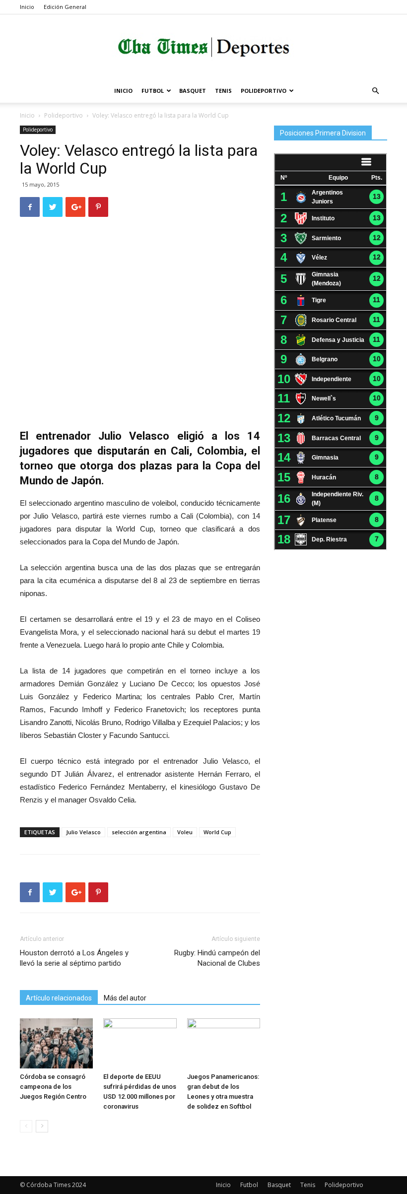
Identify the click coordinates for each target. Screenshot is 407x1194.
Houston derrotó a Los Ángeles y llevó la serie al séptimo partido (74, 958)
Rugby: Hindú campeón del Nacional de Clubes (217, 958)
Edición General (65, 6)
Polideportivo (263, 90)
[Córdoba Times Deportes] (203, 47)
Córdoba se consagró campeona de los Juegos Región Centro (53, 1086)
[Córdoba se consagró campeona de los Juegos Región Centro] (56, 1043)
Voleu (185, 832)
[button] (375, 91)
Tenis (223, 90)
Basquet (192, 90)
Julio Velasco (83, 832)
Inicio (27, 6)
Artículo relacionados (59, 998)
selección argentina (139, 832)
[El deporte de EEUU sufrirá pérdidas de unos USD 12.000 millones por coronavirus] (139, 1043)
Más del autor (125, 998)
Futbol (152, 90)
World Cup (217, 832)
